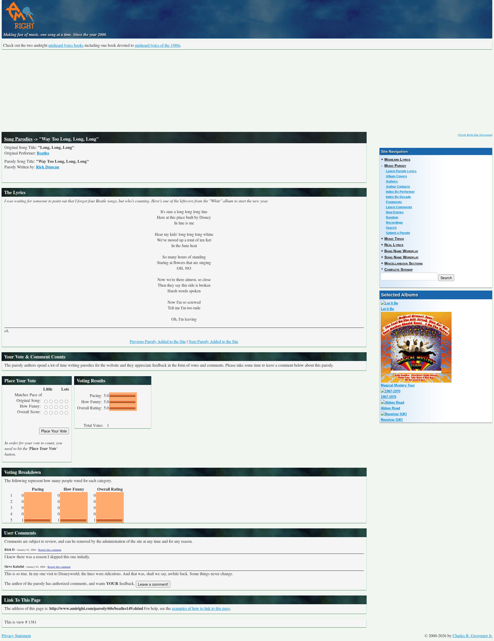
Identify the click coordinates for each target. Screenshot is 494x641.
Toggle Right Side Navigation (475, 135)
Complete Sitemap (398, 269)
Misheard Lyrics (397, 159)
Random (392, 217)
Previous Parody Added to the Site (158, 341)
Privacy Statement (16, 635)
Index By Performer (400, 192)
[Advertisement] (247, 91)
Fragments (394, 202)
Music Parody (395, 166)
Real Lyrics (393, 245)
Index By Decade (398, 197)
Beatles (43, 153)
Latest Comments (399, 207)
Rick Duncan (47, 167)
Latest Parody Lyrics (401, 171)
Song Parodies (18, 139)
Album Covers (396, 176)
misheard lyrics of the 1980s (157, 45)
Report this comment (49, 550)
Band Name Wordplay (401, 251)
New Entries (395, 212)
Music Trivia (394, 239)
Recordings (394, 222)
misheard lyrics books (66, 45)
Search (391, 228)
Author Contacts (398, 186)
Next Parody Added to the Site (213, 341)
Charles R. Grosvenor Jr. (472, 635)
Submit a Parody (398, 233)
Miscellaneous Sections (403, 263)
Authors (392, 181)
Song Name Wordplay (401, 257)
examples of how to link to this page (201, 608)
